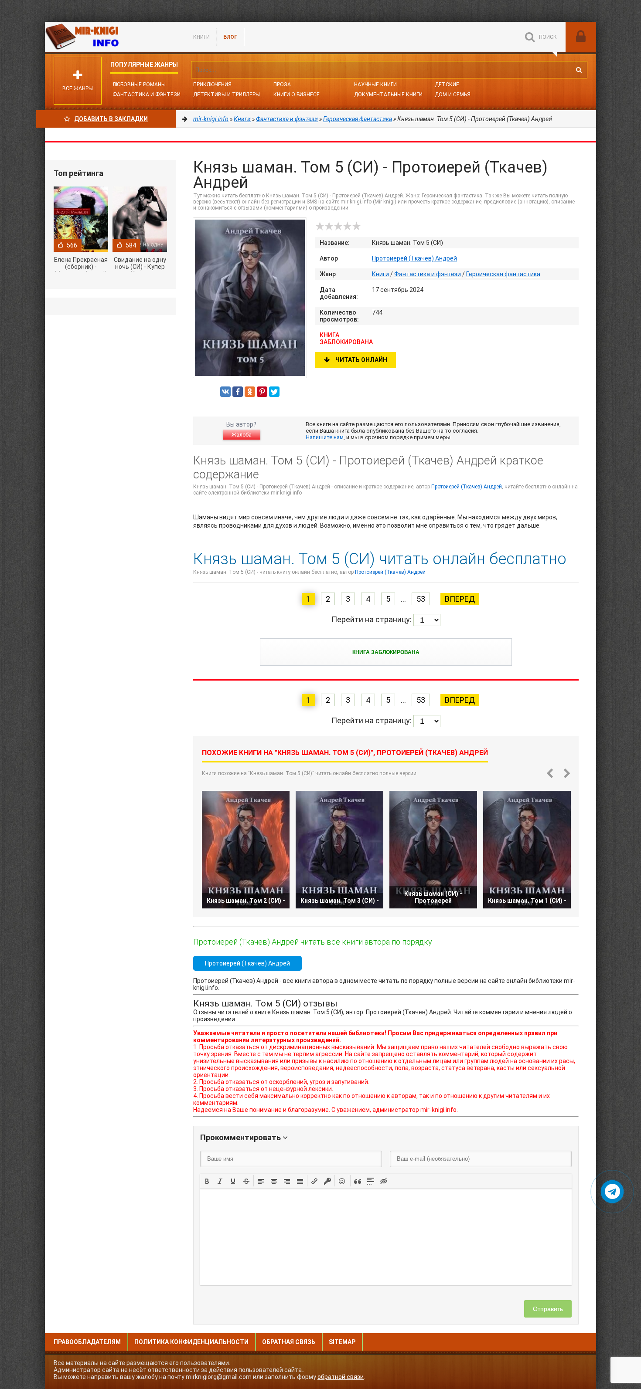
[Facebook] (237, 391)
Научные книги (375, 84)
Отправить (548, 1308)
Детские (447, 84)
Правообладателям (87, 1341)
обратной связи (340, 1376)
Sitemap (342, 1341)
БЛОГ (230, 37)
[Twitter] (274, 391)
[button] (207, 1181)
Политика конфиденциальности (191, 1341)
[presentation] (207, 1180)
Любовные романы (139, 84)
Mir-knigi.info (110, 37)
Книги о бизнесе (296, 94)
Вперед (460, 598)
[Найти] (578, 69)
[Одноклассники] (250, 391)
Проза (282, 84)
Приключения (212, 84)
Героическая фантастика (503, 274)
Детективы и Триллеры (226, 94)
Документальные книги (388, 94)
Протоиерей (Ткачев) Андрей (414, 258)
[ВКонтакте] (225, 391)
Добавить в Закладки (111, 118)
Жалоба (242, 435)
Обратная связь (288, 1341)
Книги (201, 37)
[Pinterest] (262, 391)
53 (420, 598)
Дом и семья (453, 94)
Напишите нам (325, 437)
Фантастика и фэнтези (147, 94)
